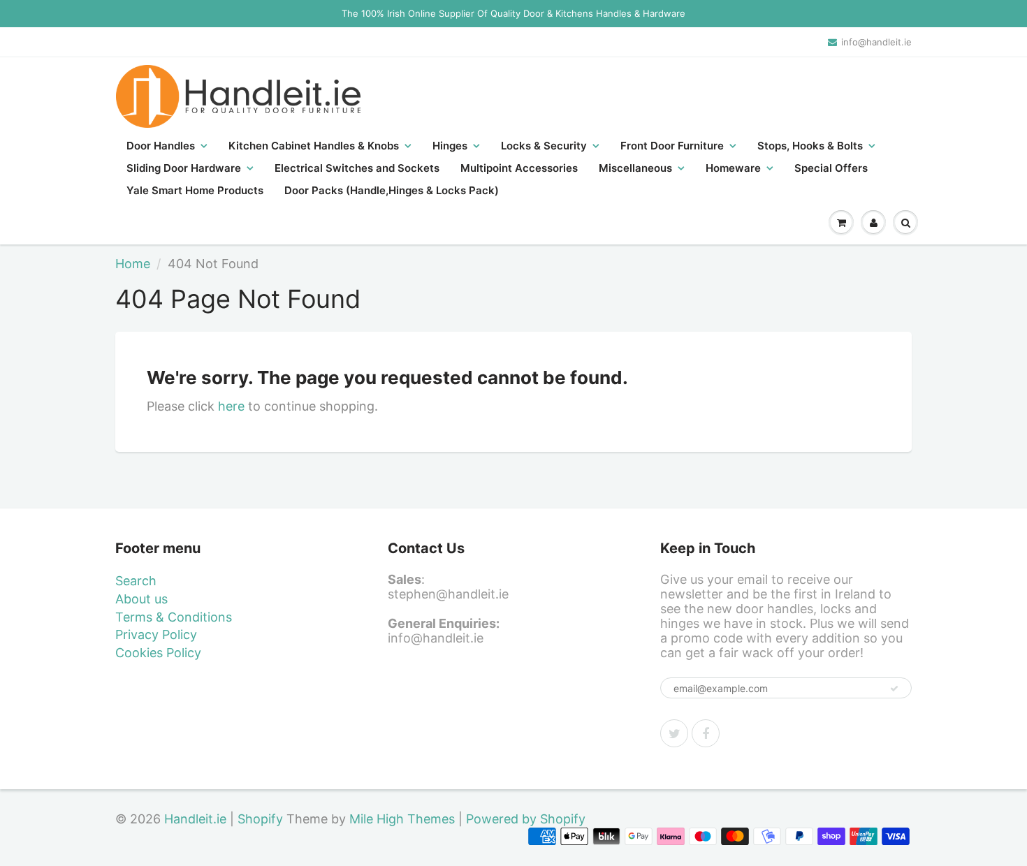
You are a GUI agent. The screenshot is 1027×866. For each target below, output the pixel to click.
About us (141, 599)
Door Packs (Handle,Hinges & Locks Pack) (391, 190)
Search (135, 580)
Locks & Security (544, 145)
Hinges (449, 145)
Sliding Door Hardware (183, 168)
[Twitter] (674, 733)
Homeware (733, 168)
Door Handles (160, 145)
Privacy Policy (156, 634)
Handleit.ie (197, 819)
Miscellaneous (635, 168)
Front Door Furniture (672, 145)
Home (132, 263)
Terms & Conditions (173, 617)
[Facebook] (706, 733)
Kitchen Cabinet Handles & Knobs (313, 145)
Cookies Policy (158, 652)
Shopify (260, 819)
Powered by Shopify (525, 819)
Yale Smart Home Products (194, 190)
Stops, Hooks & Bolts (810, 145)
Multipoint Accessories (519, 168)
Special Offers (831, 168)
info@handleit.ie (876, 41)
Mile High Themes (402, 819)
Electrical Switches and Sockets (357, 168)
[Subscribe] (894, 688)
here (231, 406)
